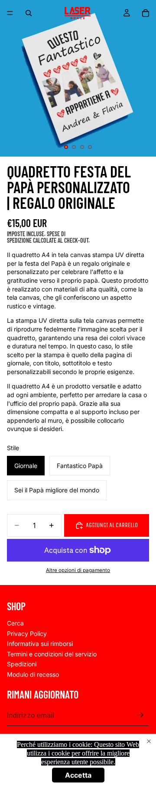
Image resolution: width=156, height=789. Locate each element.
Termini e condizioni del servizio (52, 653)
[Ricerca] (28, 13)
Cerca (15, 623)
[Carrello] (145, 13)
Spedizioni (21, 664)
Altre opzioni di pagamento (78, 570)
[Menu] (10, 13)
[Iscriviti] (140, 715)
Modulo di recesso (33, 674)
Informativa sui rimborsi (40, 643)
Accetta (78, 775)
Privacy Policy (27, 633)
